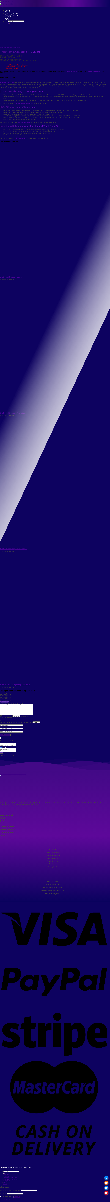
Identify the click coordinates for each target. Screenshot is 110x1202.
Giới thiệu (6, 1176)
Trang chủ (3, 47)
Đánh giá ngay (4, 702)
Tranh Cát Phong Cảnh (10, 1179)
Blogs (5, 1182)
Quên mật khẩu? (5, 1200)
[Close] (0, 738)
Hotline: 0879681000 (72, 71)
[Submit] (4, 1173)
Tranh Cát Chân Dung (10, 1177)
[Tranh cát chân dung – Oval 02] (13, 274)
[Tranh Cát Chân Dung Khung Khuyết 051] (13, 681)
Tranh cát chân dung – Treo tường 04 (13, 549)
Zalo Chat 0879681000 (94, 71)
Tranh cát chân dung (13, 47)
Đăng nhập (16, 1196)
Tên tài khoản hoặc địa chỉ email (10, 1190)
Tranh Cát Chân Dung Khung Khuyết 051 (15, 685)
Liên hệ (5, 1184)
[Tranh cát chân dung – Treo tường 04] (13, 546)
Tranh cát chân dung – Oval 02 (11, 277)
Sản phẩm (6, 1181)
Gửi (2, 752)
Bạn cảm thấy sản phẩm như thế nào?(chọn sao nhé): (16, 722)
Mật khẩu (3, 1193)
